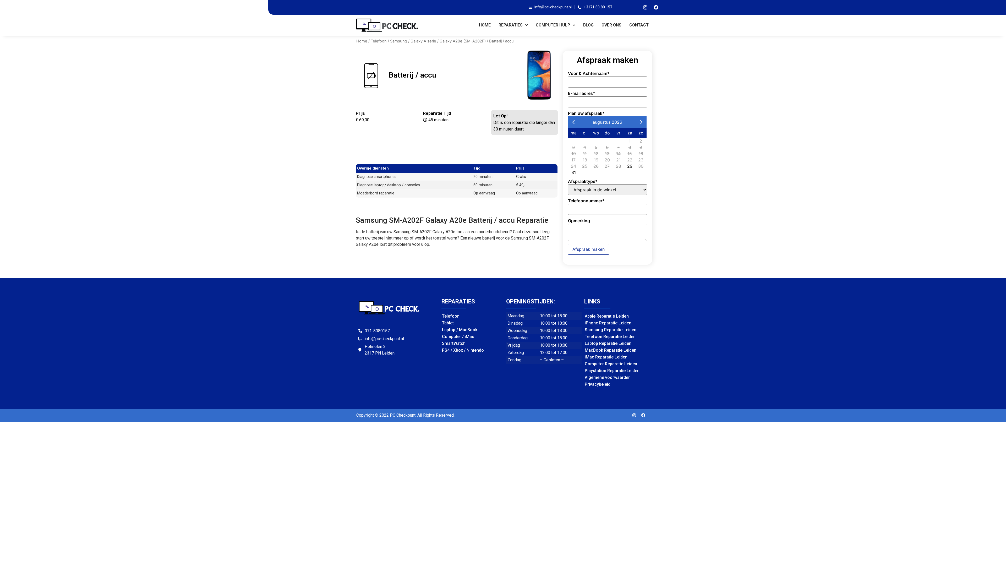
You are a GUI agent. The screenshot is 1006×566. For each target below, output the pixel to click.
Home (485, 25)
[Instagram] (645, 7)
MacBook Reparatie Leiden (610, 350)
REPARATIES (511, 25)
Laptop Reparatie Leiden (608, 343)
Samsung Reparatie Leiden (610, 329)
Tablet (448, 322)
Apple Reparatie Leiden (607, 316)
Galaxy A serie (423, 41)
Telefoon (379, 41)
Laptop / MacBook (459, 329)
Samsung (398, 41)
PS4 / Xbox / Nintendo (463, 350)
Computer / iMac (458, 336)
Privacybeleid (597, 384)
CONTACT (639, 25)
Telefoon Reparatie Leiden (610, 336)
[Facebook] (656, 7)
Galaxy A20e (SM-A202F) (463, 41)
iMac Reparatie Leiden (606, 357)
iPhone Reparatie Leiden (608, 322)
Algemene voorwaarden (608, 377)
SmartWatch (454, 343)
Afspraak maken (588, 249)
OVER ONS (611, 25)
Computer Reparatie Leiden (611, 363)
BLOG (588, 25)
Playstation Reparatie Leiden (612, 370)
